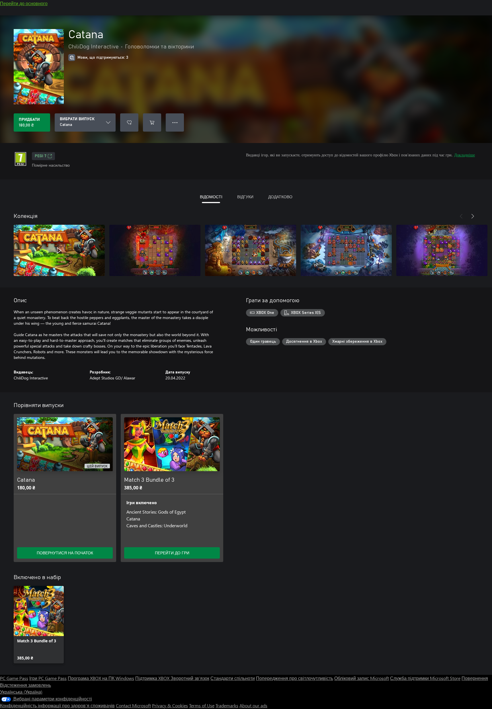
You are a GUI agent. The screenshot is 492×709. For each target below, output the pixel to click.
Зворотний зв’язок (190, 678)
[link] (39, 624)
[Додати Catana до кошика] (152, 122)
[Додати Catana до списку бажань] (129, 122)
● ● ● (175, 122)
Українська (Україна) (21, 692)
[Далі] (472, 216)
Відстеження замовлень (25, 685)
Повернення (475, 678)
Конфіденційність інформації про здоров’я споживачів (57, 705)
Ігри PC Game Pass (48, 678)
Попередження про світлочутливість (294, 678)
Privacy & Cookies (170, 705)
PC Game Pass (14, 678)
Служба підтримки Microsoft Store (425, 678)
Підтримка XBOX (153, 678)
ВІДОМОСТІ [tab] (211, 196)
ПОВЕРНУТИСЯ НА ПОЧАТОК (65, 552)
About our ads (253, 705)
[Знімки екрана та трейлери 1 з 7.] (59, 250)
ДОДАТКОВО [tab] (280, 196)
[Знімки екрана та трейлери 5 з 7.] (441, 250)
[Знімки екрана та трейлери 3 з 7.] (250, 250)
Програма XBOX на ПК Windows (101, 678)
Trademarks (227, 705)
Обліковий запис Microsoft (361, 678)
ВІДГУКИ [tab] (245, 196)
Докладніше (464, 155)
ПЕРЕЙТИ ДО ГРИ (172, 552)
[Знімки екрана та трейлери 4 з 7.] (346, 250)
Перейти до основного (24, 3)
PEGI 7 (40, 156)
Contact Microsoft (133, 705)
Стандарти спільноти (232, 678)
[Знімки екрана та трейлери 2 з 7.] (154, 250)
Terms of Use (201, 705)
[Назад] (461, 216)
